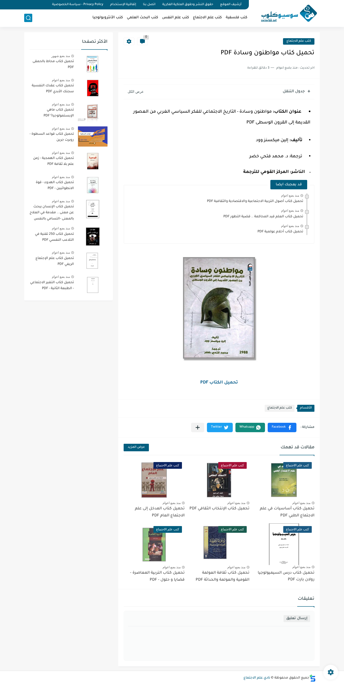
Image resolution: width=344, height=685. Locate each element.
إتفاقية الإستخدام (123, 4)
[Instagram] (26, 4)
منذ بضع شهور (60, 56)
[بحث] (28, 18)
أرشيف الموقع (230, 4)
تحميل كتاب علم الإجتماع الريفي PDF (54, 261)
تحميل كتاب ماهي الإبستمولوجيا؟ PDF (59, 113)
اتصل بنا (149, 4)
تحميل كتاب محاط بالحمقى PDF (53, 64)
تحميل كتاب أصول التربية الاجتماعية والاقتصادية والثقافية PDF (255, 201)
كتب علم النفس (175, 18)
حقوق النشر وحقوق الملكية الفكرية (187, 4)
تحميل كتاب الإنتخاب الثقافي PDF (219, 509)
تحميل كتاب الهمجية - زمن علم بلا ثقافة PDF (53, 161)
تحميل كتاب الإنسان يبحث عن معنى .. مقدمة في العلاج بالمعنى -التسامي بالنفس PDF (52, 213)
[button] (282, 427)
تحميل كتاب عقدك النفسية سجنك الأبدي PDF (53, 89)
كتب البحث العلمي (142, 18)
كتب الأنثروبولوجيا (107, 18)
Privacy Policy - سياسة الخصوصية (77, 4)
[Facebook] (44, 4)
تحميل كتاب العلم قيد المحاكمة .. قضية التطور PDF (263, 217)
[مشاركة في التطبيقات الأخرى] (197, 427)
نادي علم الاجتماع (256, 678)
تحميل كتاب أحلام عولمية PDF (280, 232)
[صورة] (93, 64)
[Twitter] (35, 4)
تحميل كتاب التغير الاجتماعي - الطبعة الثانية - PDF (52, 285)
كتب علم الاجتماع (207, 18)
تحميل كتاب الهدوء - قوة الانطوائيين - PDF (55, 185)
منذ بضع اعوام (290, 195)
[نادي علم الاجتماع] (286, 13)
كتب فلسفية (236, 18)
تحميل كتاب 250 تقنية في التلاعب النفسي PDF (54, 237)
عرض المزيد (136, 447)
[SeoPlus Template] (312, 678)
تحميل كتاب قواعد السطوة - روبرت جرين (52, 137)
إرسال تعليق (296, 618)
